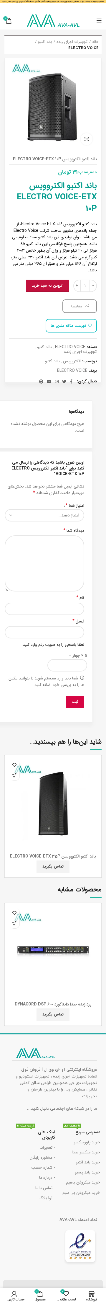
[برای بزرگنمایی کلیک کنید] (86, 139)
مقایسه (76, 306)
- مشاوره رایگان (42, 1157)
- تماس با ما (45, 1188)
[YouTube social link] (49, 381)
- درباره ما (47, 1177)
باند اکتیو (45, 42)
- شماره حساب (43, 1167)
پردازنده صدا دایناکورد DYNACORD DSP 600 (53, 1004)
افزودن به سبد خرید (47, 286)
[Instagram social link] (56, 381)
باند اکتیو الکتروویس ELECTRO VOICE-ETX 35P (53, 856)
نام (80, 597)
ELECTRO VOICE (83, 48)
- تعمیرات (47, 1147)
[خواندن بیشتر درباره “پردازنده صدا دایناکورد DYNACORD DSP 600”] (14, 923)
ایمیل (78, 621)
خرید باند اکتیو (88, 1162)
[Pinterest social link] (41, 381)
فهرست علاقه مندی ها (68, 326)
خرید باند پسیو (87, 1172)
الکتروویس (72, 361)
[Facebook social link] (71, 381)
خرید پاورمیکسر (87, 1142)
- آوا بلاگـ (47, 1198)
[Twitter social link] (64, 381)
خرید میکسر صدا (86, 1152)
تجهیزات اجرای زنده (72, 42)
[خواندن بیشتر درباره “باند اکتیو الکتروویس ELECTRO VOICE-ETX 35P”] (14, 775)
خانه (95, 42)
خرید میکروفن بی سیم (81, 1192)
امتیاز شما (75, 505)
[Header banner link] (53, 6)
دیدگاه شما (73, 530)
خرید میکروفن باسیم (83, 1182)
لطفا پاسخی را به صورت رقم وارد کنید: (52, 644)
